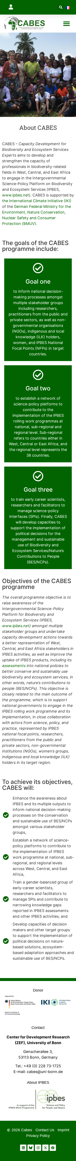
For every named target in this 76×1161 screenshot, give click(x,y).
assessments (14, 665)
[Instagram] (38, 1148)
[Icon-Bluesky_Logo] (30, 1148)
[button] (12, 7)
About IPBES (38, 1082)
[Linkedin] (23, 1148)
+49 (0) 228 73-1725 (42, 1066)
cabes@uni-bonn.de (45, 1071)
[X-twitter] (45, 1148)
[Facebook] (53, 1148)
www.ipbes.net (15, 195)
